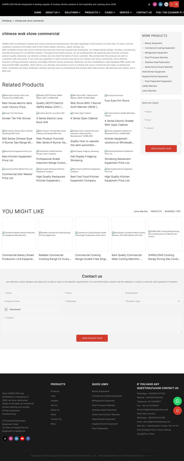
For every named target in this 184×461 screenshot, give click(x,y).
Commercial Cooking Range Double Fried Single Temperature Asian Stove (91, 257)
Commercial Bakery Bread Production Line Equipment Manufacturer (18, 257)
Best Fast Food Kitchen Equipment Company (84, 178)
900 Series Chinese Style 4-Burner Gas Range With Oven (17, 140)
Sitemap (149, 455)
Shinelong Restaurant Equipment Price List (118, 160)
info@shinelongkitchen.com (155, 409)
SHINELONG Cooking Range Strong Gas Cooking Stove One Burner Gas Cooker (164, 257)
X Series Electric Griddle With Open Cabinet (119, 122)
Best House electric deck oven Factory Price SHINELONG (17, 105)
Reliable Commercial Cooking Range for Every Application (54, 257)
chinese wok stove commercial (29, 20)
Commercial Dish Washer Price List (17, 176)
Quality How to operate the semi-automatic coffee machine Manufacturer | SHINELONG (84, 143)
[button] (183, 12)
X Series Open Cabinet (84, 118)
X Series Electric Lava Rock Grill (49, 120)
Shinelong (6, 20)
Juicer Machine (141, 211)
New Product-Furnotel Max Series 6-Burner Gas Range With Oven (51, 140)
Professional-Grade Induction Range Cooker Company (51, 161)
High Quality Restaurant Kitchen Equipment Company (50, 178)
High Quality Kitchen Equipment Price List (117, 178)
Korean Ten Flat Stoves (16, 118)
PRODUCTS (156, 211)
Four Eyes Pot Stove (117, 100)
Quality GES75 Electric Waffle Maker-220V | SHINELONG (49, 105)
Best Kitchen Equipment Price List (17, 158)
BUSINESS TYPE (172, 211)
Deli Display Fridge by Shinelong (83, 158)
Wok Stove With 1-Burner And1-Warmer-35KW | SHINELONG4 (85, 105)
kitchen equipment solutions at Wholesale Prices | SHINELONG (118, 140)
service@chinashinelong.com (156, 421)
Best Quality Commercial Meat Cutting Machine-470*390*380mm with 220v (127, 257)
